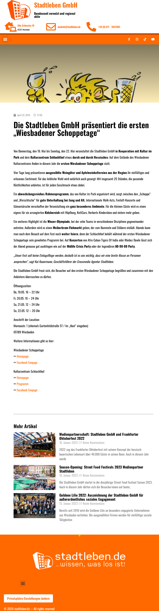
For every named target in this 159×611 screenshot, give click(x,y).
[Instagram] (137, 39)
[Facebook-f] (129, 39)
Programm (23, 383)
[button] (5, 39)
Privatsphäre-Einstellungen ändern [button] (28, 598)
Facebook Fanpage (27, 362)
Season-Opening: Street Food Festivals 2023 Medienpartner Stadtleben (101, 469)
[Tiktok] (145, 39)
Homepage (23, 356)
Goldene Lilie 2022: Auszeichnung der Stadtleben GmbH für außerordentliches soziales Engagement (101, 497)
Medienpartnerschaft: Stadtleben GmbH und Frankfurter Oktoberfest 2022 (98, 436)
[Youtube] (153, 39)
